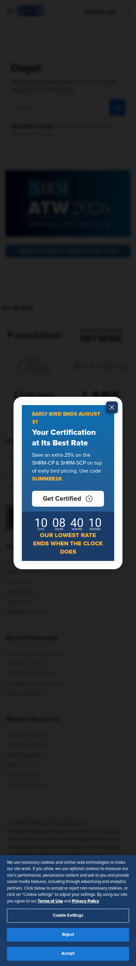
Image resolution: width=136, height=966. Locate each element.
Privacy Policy (85, 901)
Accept (68, 953)
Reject (68, 935)
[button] (68, 499)
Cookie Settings (68, 915)
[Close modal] (112, 407)
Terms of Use (50, 901)
